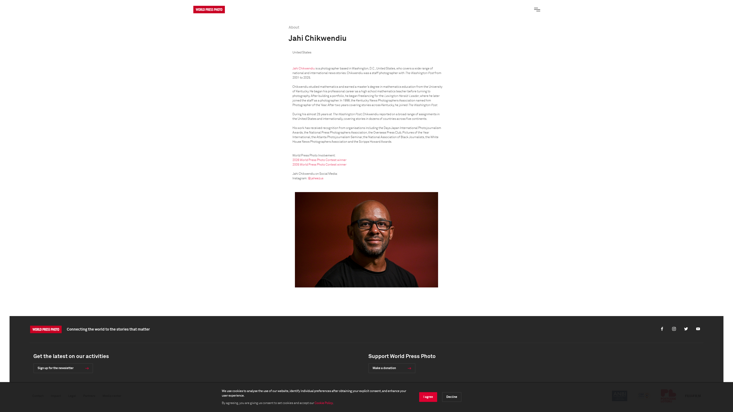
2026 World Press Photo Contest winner (319, 160)
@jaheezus (315, 178)
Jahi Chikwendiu (303, 68)
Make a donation (384, 368)
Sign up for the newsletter (55, 368)
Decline (451, 396)
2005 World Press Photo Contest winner (319, 164)
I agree (428, 396)
